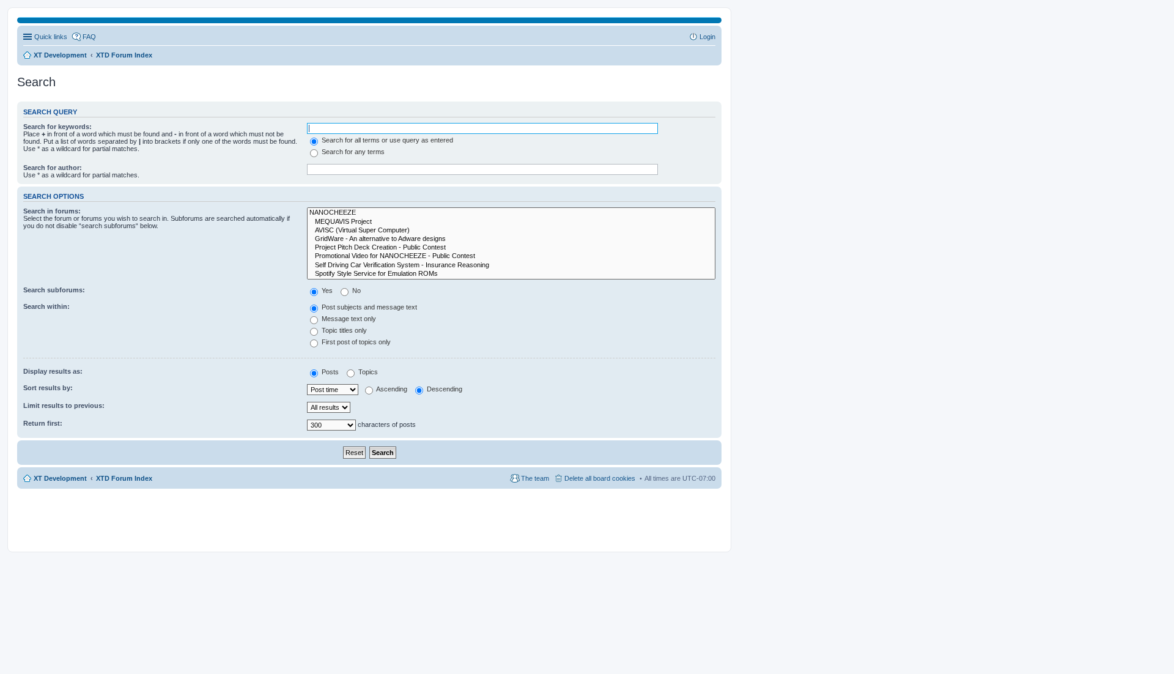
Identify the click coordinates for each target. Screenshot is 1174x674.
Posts (329, 372)
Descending (443, 389)
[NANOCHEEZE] (511, 213)
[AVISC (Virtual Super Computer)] (511, 230)
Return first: (42, 423)
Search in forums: (52, 211)
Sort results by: (48, 387)
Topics (367, 372)
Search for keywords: (57, 126)
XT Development (60, 478)
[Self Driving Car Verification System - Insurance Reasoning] (511, 265)
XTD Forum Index (124, 478)
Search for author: (52, 167)
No (355, 290)
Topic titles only (343, 330)
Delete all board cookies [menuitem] (599, 478)
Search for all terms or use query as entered (386, 140)
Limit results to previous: (64, 405)
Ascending (391, 389)
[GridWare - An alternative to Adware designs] (511, 239)
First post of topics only (355, 342)
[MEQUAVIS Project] (511, 222)
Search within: (46, 306)
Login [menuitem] (707, 36)
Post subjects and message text (368, 307)
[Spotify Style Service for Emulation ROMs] (511, 274)
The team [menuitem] (535, 478)
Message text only (348, 318)
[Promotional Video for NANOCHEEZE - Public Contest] (511, 256)
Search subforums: (54, 290)
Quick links (50, 36)
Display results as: (53, 371)
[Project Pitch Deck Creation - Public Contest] (511, 247)
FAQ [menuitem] (89, 36)
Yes (326, 290)
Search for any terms (352, 151)
